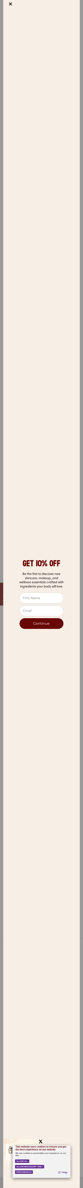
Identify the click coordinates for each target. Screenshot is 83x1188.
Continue (41, 623)
